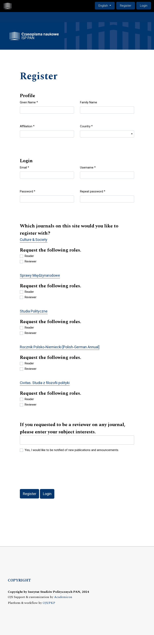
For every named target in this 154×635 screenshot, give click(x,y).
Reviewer (30, 261)
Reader (29, 256)
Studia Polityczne (34, 311)
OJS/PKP (49, 603)
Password (27, 191)
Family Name (88, 102)
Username (88, 167)
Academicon (63, 597)
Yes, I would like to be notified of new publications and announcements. (72, 450)
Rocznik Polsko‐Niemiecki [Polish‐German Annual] (59, 347)
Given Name (29, 102)
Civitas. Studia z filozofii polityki (45, 383)
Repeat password (92, 191)
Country (86, 126)
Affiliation (27, 126)
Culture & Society (33, 239)
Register (125, 5)
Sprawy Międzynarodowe (40, 275)
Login (143, 5)
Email (24, 167)
